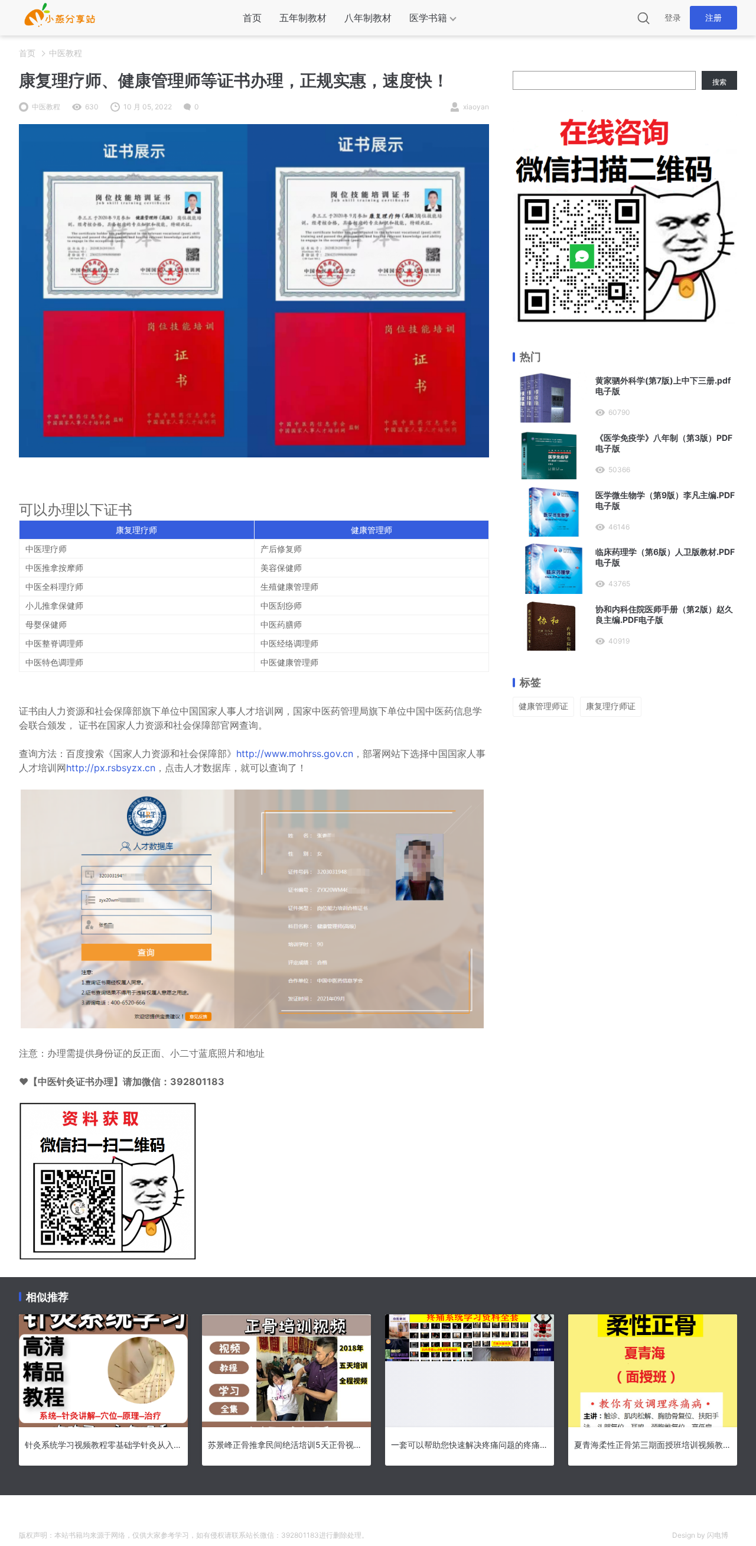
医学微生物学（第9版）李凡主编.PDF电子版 (665, 500)
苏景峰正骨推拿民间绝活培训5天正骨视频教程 (286, 1445)
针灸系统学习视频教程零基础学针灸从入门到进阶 (103, 1445)
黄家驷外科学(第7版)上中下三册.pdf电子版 (663, 385)
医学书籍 (428, 18)
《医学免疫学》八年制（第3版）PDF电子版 (663, 443)
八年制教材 (368, 18)
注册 (713, 17)
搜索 (719, 81)
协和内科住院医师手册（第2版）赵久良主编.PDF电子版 (664, 614)
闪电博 (717, 1535)
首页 (252, 18)
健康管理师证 (543, 706)
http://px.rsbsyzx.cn (110, 768)
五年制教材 (303, 18)
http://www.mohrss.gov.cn (294, 753)
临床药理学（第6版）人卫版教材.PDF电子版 (665, 557)
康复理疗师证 (611, 706)
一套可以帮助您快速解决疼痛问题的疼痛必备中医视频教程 (469, 1445)
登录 (672, 17)
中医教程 (65, 53)
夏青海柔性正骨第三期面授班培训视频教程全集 (652, 1445)
